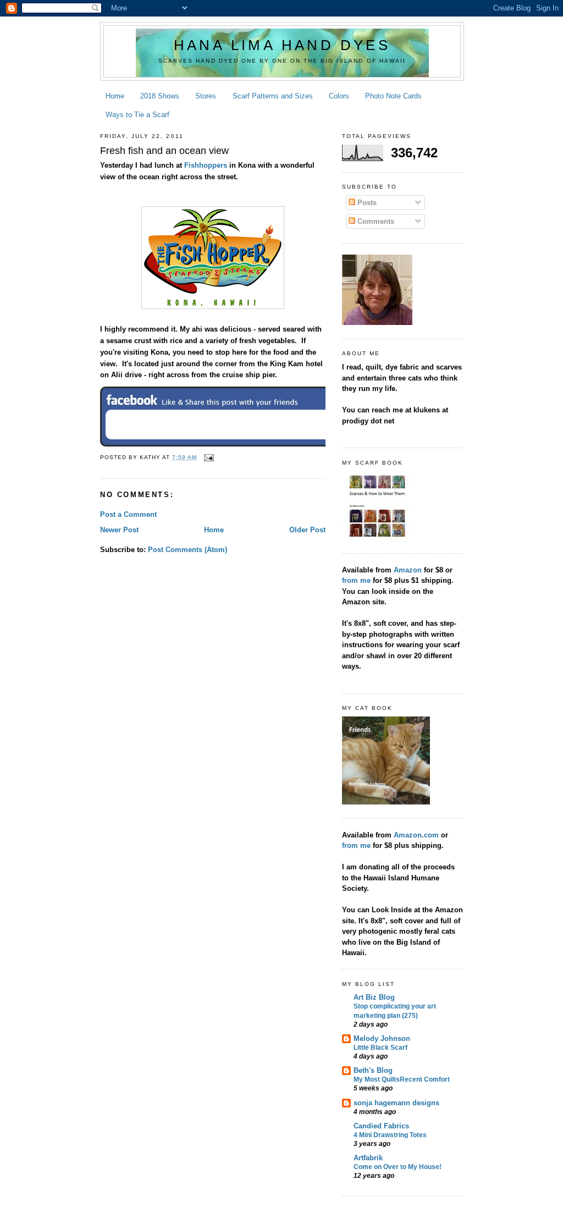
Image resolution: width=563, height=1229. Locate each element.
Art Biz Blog (374, 997)
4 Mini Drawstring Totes (390, 1135)
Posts (366, 203)
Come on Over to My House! (397, 1167)
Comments (374, 221)
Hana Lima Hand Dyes (282, 45)
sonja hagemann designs (396, 1103)
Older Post (307, 530)
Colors (339, 96)
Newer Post (119, 530)
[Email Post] (207, 457)
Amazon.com (417, 835)
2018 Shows (159, 96)
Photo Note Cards (393, 96)
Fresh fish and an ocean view (164, 150)
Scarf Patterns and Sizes (273, 96)
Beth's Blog (373, 1070)
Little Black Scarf (380, 1047)
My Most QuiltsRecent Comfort (402, 1079)
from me (357, 580)
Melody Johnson (382, 1038)
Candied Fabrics (381, 1126)
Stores (205, 96)
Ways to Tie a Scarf (137, 115)
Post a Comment (128, 514)
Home (115, 96)
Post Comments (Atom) (187, 549)
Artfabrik (368, 1158)
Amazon (408, 570)
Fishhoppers (205, 165)
